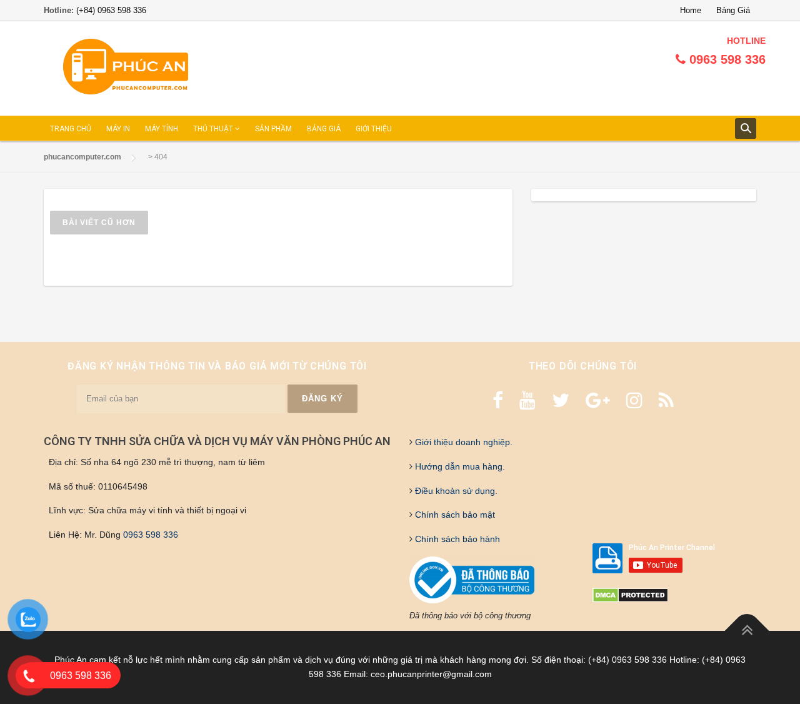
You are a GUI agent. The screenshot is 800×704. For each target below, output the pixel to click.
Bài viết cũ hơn (99, 222)
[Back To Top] (747, 630)
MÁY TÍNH (161, 128)
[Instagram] (634, 400)
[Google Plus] (598, 400)
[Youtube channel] (527, 400)
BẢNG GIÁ (324, 128)
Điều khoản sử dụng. (455, 491)
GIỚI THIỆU (374, 128)
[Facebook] (497, 400)
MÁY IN (118, 128)
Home (690, 10)
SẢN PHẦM (273, 128)
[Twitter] (560, 400)
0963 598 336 (150, 535)
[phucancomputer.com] (125, 67)
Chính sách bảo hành (456, 539)
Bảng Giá (733, 10)
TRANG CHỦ (70, 128)
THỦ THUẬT (214, 128)
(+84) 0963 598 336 (111, 10)
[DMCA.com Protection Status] (630, 595)
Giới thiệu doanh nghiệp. (462, 442)
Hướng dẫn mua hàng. (458, 466)
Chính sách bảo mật (453, 515)
